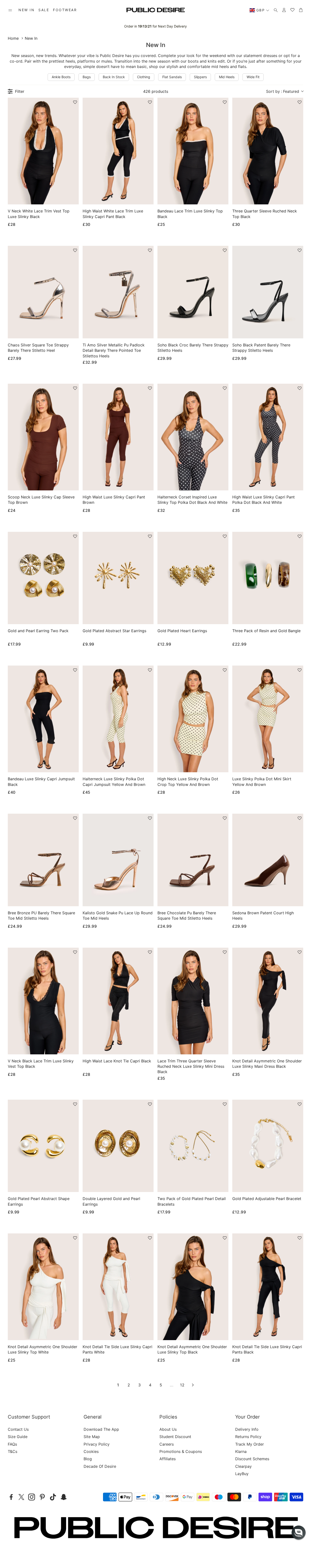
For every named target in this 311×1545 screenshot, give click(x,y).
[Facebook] (11, 1497)
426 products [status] (155, 91)
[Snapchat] (63, 1497)
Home (13, 38)
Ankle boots (61, 77)
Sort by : (282, 91)
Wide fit (253, 77)
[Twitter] (21, 1497)
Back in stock (114, 77)
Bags (87, 77)
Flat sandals (172, 77)
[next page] (193, 1385)
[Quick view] (69, 196)
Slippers (200, 77)
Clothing (143, 77)
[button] (10, 10)
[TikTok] (53, 1497)
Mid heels (226, 77)
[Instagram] (31, 1497)
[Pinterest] (42, 1497)
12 (182, 1385)
